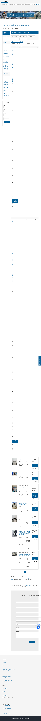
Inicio (2, 22)
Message (4, 117)
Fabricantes (6, 22)
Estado (17, 627)
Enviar (7, 122)
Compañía (18, 619)
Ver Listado (15, 201)
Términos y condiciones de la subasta (8, 669)
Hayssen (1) (5, 78)
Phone (4, 113)
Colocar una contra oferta (35, 495)
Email (4, 109)
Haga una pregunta (5, 692)
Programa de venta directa (7, 680)
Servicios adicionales (6, 683)
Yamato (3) (5, 93)
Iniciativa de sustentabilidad (7, 663)
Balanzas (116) (5, 45)
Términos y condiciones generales (8, 668)
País (17, 623)
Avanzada (33, 4)
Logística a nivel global (6, 681)
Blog (3, 665)
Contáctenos (4, 690)
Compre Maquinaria (5, 677)
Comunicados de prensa (6, 666)
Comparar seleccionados (17, 41)
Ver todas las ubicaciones (6, 708)
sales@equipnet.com (6, 705)
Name (4, 105)
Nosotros (4, 662)
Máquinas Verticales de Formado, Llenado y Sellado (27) (5, 64)
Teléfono (18, 615)
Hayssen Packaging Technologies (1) (6, 81)
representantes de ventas (27, 585)
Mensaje (17, 631)
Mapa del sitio (4, 695)
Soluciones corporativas (6, 676)
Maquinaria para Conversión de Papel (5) (6, 58)
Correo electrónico (19, 611)
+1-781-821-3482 (5, 706)
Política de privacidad (6, 670)
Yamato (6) (5, 38)
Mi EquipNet (4, 688)
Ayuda (3, 691)
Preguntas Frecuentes (6, 694)
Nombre (17, 600)
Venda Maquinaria (5, 679)
